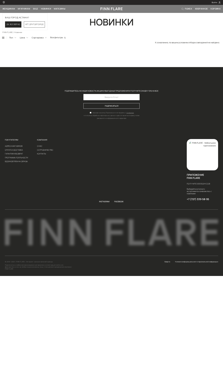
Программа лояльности (16, 158)
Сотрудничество (45, 150)
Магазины (59, 8)
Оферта (167, 262)
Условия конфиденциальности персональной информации (196, 262)
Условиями (130, 113)
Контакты (41, 154)
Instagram (104, 202)
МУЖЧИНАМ (24, 8)
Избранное (201, 8)
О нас (39, 146)
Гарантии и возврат (14, 154)
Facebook (119, 202)
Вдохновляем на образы (16, 161)
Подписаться (111, 106)
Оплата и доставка (14, 150)
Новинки (46, 8)
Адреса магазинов (14, 146)
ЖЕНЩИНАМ (8, 8)
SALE (35, 8)
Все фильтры (56, 37)
